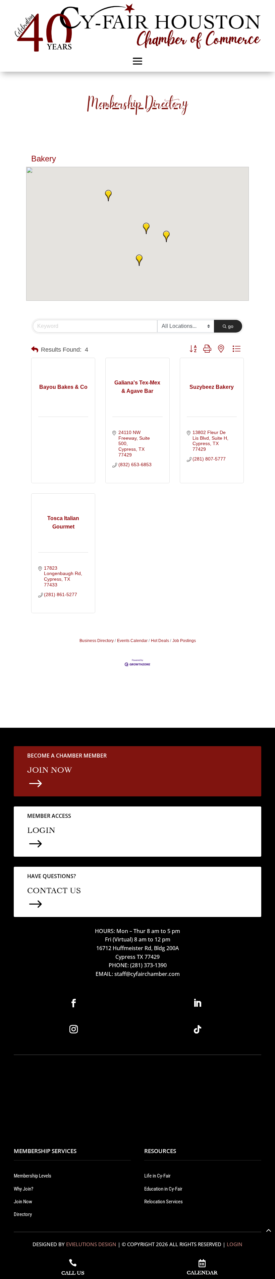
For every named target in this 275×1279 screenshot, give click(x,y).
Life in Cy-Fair (157, 1176)
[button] (146, 228)
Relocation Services (163, 1202)
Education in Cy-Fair (163, 1189)
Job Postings (184, 640)
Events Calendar (132, 640)
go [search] (230, 326)
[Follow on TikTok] (197, 1029)
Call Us (72, 1272)
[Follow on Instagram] (73, 1029)
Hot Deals (160, 640)
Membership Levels (32, 1176)
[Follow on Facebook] (73, 1003)
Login (234, 1244)
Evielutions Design (91, 1244)
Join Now (23, 1202)
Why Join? (23, 1189)
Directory (23, 1214)
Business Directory (96, 640)
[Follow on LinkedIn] (197, 1003)
